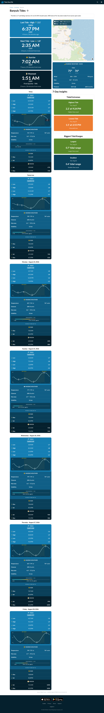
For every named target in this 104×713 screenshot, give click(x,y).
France (11, 7)
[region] (73, 40)
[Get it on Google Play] (57, 699)
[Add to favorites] (27, 10)
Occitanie (16, 7)
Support (60, 703)
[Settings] (101, 2)
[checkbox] (62, 22)
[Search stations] (97, 2)
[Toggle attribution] (92, 59)
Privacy (49, 703)
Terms (54, 703)
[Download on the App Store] (46, 699)
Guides (44, 703)
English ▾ (52, 706)
